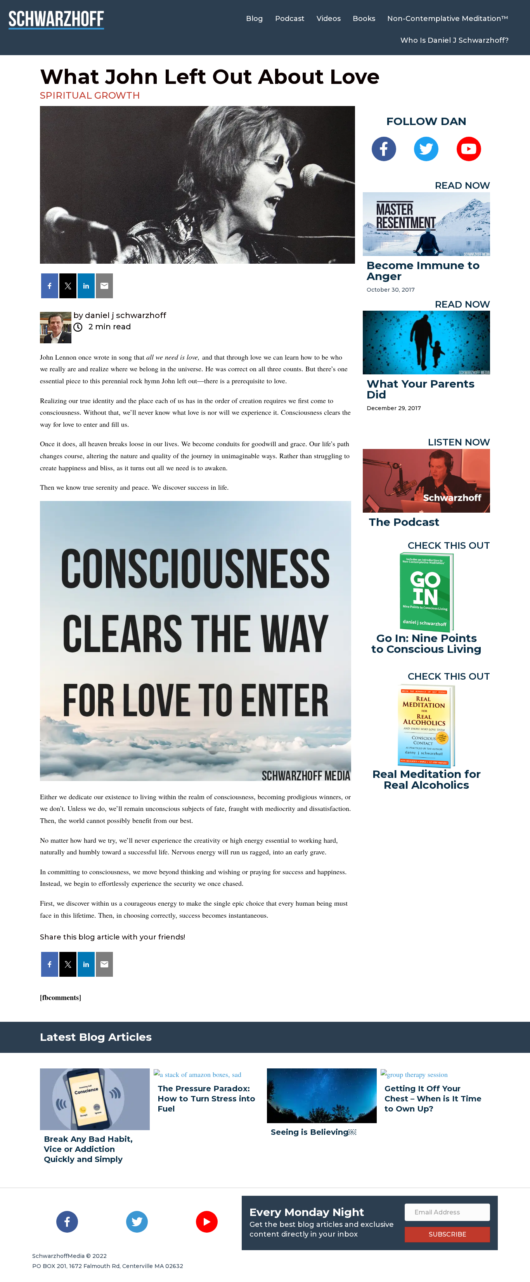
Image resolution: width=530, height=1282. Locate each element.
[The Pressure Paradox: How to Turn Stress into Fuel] (197, 1073)
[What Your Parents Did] (426, 341)
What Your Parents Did (421, 389)
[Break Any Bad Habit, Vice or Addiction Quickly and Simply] (95, 1098)
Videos (329, 18)
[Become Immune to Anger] (426, 223)
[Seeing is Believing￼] (322, 1094)
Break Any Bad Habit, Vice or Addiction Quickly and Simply (88, 1149)
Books (364, 18)
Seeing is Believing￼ (313, 1132)
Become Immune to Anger (423, 271)
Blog (254, 18)
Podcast (290, 18)
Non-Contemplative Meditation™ (448, 18)
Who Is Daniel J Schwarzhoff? (454, 40)
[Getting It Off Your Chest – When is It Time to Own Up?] (414, 1073)
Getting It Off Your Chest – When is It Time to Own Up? (433, 1098)
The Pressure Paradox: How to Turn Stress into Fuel (206, 1098)
